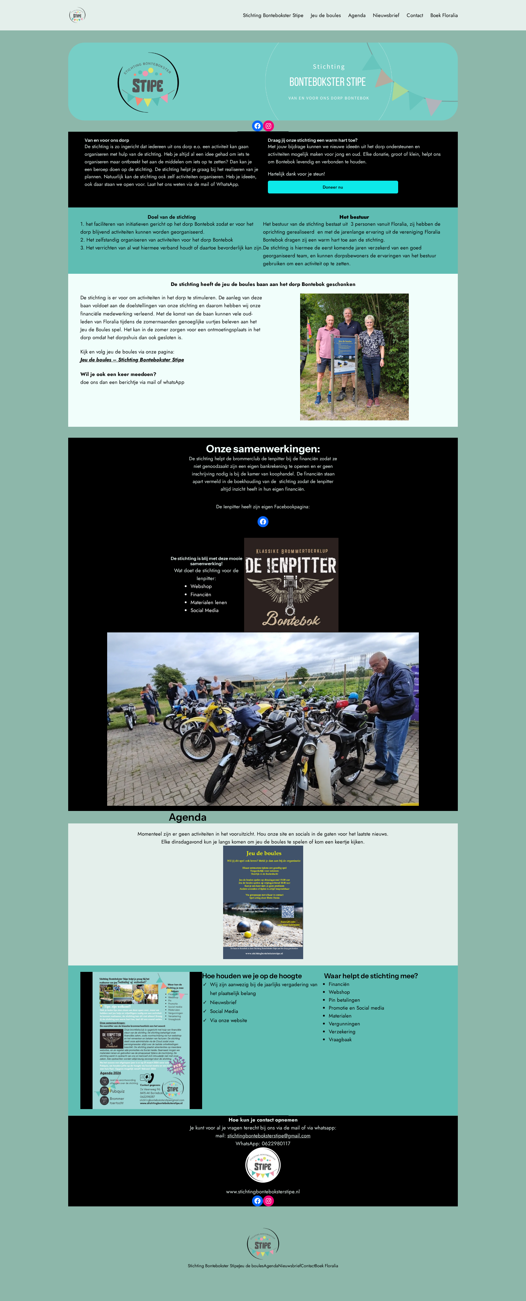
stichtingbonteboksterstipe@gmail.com (268, 1135)
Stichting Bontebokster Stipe (134, 15)
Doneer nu (333, 187)
